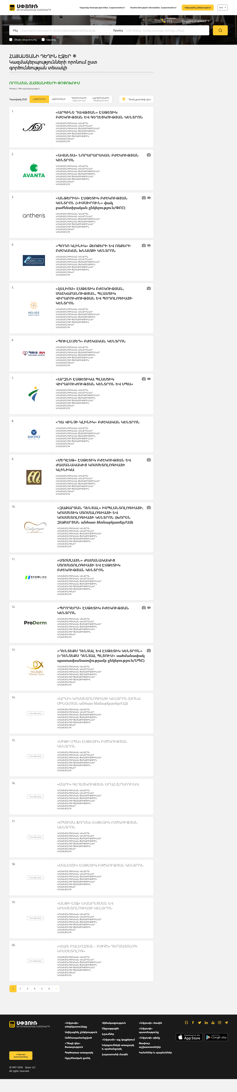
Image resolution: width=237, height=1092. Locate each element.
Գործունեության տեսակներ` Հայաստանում (153, 7)
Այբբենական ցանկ (77, 1058)
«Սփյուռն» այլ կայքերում (118, 1039)
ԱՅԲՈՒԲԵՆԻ (59, 99)
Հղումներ (108, 1034)
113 (169, 21)
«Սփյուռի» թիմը (149, 1037)
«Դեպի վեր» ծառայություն (74, 1045)
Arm (221, 7)
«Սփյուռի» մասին (150, 1023)
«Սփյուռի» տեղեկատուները (76, 1024)
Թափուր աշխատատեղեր (150, 1045)
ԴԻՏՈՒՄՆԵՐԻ (79, 99)
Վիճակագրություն (114, 1023)
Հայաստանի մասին (115, 1054)
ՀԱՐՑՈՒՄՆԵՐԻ (100, 99)
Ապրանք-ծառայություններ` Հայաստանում (102, 7)
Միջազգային (110, 1028)
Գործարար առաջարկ (79, 1052)
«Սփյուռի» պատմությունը (149, 1030)
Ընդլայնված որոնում (194, 21)
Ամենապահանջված (78, 1037)
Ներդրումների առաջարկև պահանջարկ (118, 1046)
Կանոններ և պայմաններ (155, 1052)
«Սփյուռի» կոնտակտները (21, 1055)
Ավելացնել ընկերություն (198, 7)
